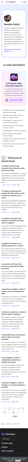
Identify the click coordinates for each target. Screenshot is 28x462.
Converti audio (5, 283)
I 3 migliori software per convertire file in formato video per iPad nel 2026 (13, 168)
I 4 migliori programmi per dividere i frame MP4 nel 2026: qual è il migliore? (12, 220)
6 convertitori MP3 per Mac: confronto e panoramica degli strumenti (12, 266)
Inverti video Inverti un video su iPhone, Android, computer (14, 145)
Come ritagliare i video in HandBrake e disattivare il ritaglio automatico (11, 360)
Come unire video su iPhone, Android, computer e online (13, 127)
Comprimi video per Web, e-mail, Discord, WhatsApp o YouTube (14, 140)
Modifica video (5, 212)
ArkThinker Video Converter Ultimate (14, 84)
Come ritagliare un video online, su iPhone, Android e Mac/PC (13, 121)
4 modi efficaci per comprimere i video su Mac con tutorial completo (13, 337)
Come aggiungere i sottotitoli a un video (14, 130)
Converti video (5, 185)
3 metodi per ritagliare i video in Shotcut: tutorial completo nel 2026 (13, 291)
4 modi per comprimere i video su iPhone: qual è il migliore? (13, 313)
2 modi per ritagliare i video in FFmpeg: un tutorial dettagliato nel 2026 (13, 385)
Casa (6, 423)
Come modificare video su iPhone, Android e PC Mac (12, 135)
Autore (10, 423)
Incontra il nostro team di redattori (12, 50)
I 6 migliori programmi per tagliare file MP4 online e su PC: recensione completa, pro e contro (13, 194)
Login (25, 2)
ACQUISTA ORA (15, 100)
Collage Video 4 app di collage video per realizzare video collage (14, 111)
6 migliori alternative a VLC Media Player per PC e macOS (12, 244)
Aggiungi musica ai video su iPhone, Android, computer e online (13, 116)
